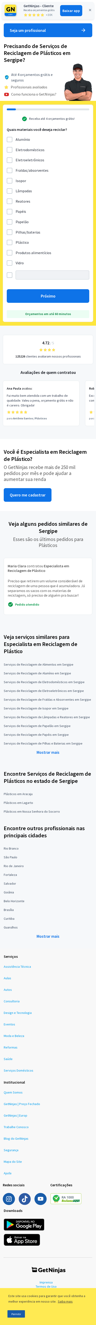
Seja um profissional (28, 30)
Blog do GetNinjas (16, 1138)
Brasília (9, 910)
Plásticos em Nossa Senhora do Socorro (32, 811)
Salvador (10, 883)
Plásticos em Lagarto (18, 803)
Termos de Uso (46, 1286)
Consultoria (12, 1001)
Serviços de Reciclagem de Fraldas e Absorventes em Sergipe (47, 699)
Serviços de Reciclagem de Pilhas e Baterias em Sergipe (43, 743)
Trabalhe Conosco (16, 1127)
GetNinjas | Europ (15, 1115)
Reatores (23, 201)
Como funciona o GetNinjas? (33, 94)
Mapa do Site (13, 1162)
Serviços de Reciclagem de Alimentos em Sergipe (38, 664)
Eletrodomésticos (30, 149)
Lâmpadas (24, 191)
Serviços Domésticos (18, 1070)
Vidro (20, 263)
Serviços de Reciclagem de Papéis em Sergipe (36, 735)
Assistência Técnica (17, 966)
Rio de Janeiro (14, 866)
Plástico (22, 242)
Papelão (22, 221)
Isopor (21, 180)
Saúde (8, 1059)
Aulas (7, 978)
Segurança (11, 1150)
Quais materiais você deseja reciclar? (37, 129)
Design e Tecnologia (18, 1013)
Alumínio (23, 139)
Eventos (9, 1024)
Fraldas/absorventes (32, 170)
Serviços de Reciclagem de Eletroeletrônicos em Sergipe (44, 691)
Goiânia (9, 892)
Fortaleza (10, 875)
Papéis (21, 211)
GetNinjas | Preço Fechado (22, 1104)
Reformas (10, 1047)
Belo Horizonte (14, 901)
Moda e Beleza (14, 1036)
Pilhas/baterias (28, 232)
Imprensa (46, 1282)
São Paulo (10, 857)
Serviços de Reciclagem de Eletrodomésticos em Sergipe (44, 682)
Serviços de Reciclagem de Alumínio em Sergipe (37, 673)
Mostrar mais (48, 752)
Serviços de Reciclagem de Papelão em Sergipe (37, 726)
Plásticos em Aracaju (18, 794)
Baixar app (71, 10)
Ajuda (7, 1173)
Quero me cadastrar (27, 495)
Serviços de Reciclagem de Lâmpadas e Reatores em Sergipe (47, 717)
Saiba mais (65, 1301)
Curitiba (9, 918)
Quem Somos (13, 1092)
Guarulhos (11, 927)
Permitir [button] (16, 1314)
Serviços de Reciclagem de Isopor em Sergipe (36, 708)
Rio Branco (11, 848)
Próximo (48, 296)
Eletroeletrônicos (30, 160)
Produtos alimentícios (33, 252)
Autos (8, 990)
